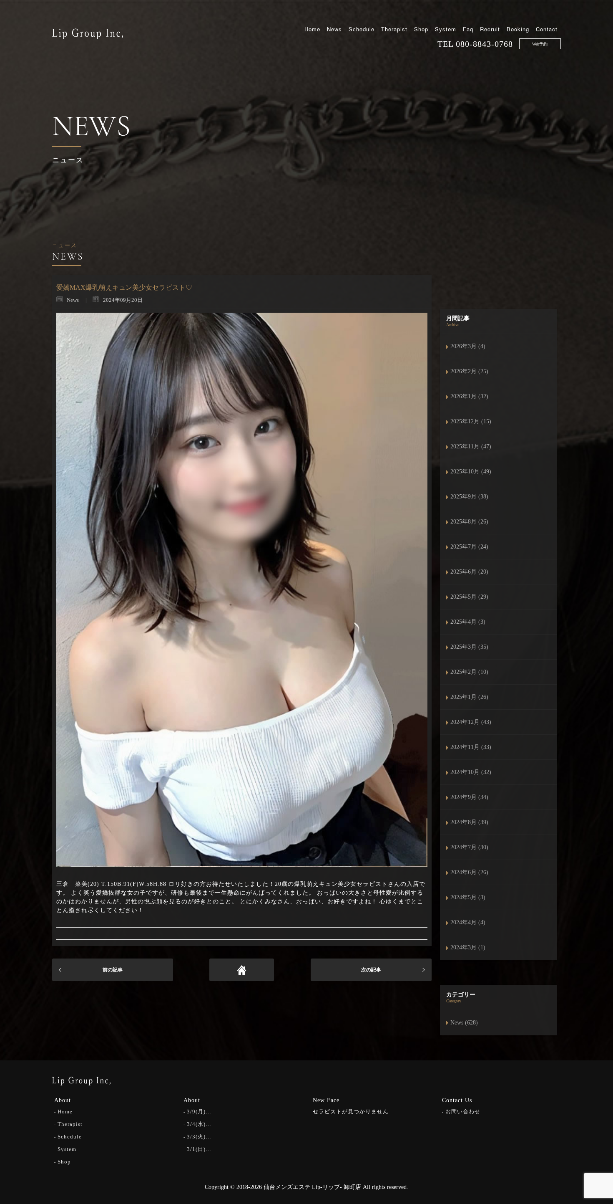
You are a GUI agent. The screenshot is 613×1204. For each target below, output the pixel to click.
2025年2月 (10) (469, 672)
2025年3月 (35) (469, 647)
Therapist (394, 29)
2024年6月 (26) (469, 872)
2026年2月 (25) (469, 371)
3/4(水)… (199, 1124)
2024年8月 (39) (469, 822)
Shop (421, 29)
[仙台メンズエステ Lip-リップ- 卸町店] (87, 33)
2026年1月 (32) (469, 396)
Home (312, 29)
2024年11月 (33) (470, 747)
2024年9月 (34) (469, 797)
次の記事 (371, 970)
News (334, 29)
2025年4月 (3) (467, 622)
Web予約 (540, 44)
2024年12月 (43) (470, 722)
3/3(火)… (199, 1136)
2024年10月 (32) (470, 772)
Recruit (490, 29)
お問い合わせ (462, 1111)
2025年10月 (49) (470, 471)
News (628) (464, 1022)
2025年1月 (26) (469, 697)
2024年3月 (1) (467, 947)
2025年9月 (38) (469, 496)
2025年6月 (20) (469, 572)
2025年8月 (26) (469, 522)
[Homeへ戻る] (241, 970)
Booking (518, 29)
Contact (547, 29)
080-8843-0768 (484, 43)
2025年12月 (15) (470, 421)
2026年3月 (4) (467, 346)
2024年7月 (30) (469, 847)
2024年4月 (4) (467, 922)
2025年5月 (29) (469, 597)
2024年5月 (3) (467, 897)
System (445, 29)
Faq (468, 29)
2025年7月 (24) (469, 547)
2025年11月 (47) (470, 446)
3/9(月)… (199, 1111)
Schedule (361, 29)
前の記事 (113, 970)
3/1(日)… (199, 1149)
